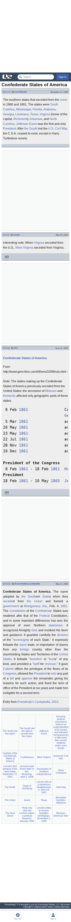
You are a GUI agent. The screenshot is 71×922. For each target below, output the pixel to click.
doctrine (62, 635)
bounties (35, 659)
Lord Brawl (21, 92)
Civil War (61, 128)
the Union (34, 601)
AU (16, 348)
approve (26, 678)
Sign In (62, 77)
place (6, 92)
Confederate (43, 610)
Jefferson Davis (26, 123)
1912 (54, 701)
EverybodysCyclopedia (27, 583)
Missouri (51, 390)
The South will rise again (10, 732)
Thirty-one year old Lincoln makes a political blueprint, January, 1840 (27, 814)
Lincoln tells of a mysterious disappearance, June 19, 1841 (44, 787)
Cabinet (8, 668)
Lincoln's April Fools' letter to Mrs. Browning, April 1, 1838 (27, 771)
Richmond (20, 119)
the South (30, 128)
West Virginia (24, 247)
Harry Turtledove (60, 771)
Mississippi (23, 109)
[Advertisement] (35, 36)
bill (12, 678)
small (17, 235)
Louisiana (22, 114)
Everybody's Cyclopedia (33, 701)
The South (10, 787)
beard (27, 800)
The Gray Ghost (10, 814)
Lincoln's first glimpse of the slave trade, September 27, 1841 (10, 771)
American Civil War (60, 757)
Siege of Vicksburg (27, 787)
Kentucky (9, 395)
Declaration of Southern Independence (44, 771)
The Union (10, 800)
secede (8, 601)
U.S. (51, 128)
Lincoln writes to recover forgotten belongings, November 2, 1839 (44, 814)
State (45, 596)
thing (6, 348)
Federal (44, 615)
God (34, 630)
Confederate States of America (25, 358)
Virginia (45, 114)
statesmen (55, 625)
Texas (34, 114)
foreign (24, 649)
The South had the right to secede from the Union (27, 732)
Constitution (17, 610)
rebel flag (61, 787)
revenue (50, 664)
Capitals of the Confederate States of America (10, 757)
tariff (36, 664)
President (9, 128)
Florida (37, 109)
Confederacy (27, 757)
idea (6, 235)
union (63, 99)
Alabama (49, 109)
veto (53, 673)
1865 (55, 481)
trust (52, 659)
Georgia (8, 114)
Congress (9, 673)
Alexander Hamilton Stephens (61, 800)
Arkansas (36, 119)
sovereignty (21, 639)
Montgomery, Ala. (36, 606)
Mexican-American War (61, 814)
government (11, 606)
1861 (23, 410)
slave (23, 644)
